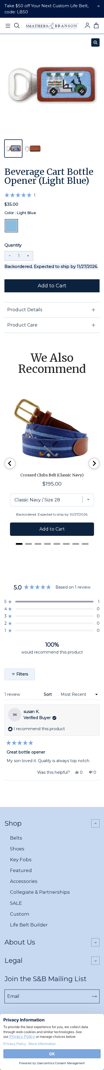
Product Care (22, 325)
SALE (16, 903)
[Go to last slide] (10, 463)
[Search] (16, 25)
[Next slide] (94, 463)
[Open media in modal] (95, 42)
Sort (48, 694)
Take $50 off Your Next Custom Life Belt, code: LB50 (46, 8)
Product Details (24, 309)
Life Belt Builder (29, 925)
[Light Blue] (11, 225)
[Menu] (7, 25)
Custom (19, 914)
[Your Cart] (96, 25)
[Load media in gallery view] (13, 148)
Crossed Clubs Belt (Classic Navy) (52, 475)
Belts (16, 838)
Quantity (13, 245)
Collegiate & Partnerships (40, 892)
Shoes (17, 849)
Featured (21, 870)
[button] (19, 195)
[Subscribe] (94, 996)
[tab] (19, 544)
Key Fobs (21, 859)
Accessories (23, 881)
